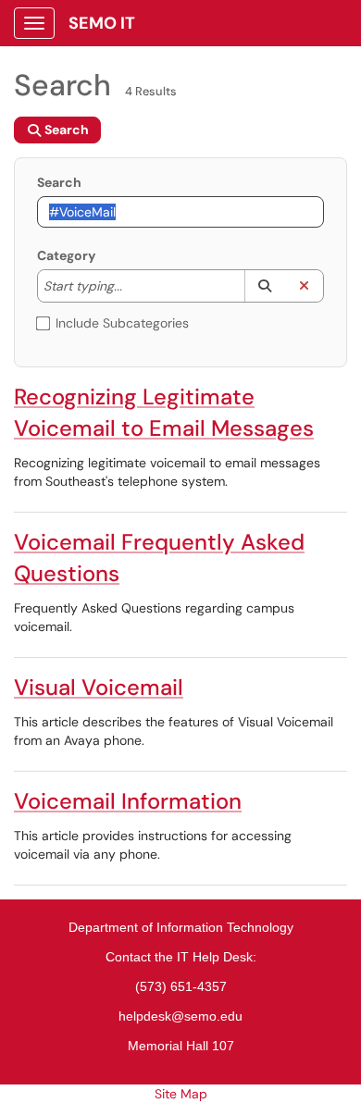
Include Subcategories (122, 323)
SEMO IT (101, 23)
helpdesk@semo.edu (180, 1016)
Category (66, 255)
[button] (264, 286)
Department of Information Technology (180, 927)
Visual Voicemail (98, 687)
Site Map (181, 1093)
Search (59, 182)
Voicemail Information (128, 801)
